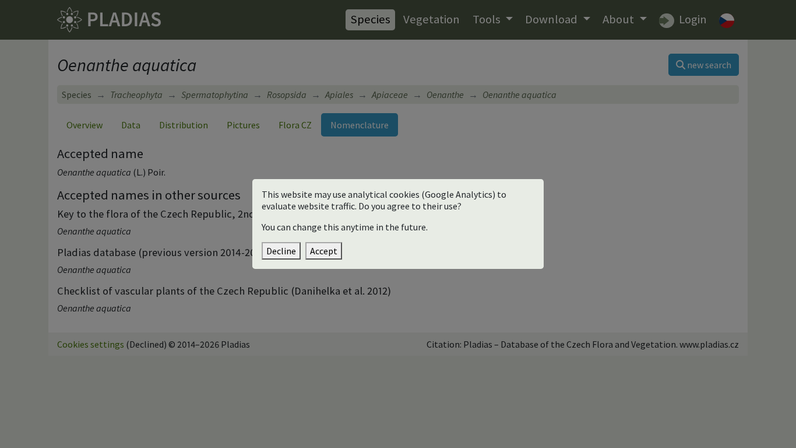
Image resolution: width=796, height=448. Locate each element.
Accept (323, 251)
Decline (281, 251)
